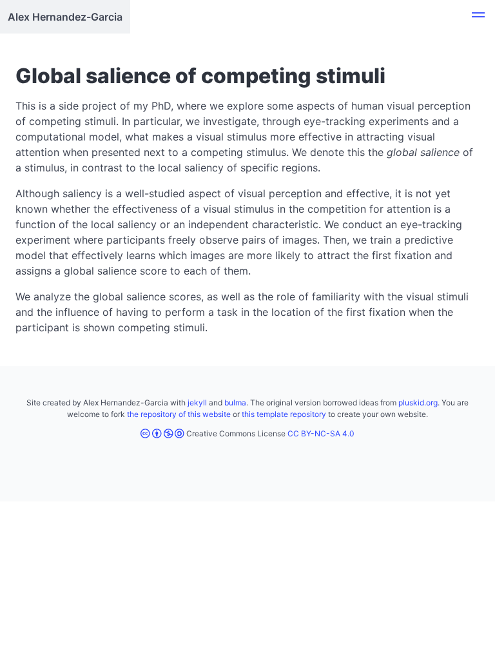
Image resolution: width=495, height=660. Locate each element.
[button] (478, 17)
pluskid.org (418, 402)
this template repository (284, 414)
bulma (235, 402)
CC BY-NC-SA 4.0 (320, 433)
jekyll (197, 402)
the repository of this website (179, 414)
